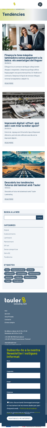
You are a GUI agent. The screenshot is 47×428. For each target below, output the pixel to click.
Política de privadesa (28, 408)
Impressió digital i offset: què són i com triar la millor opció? (22, 124)
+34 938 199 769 (10, 337)
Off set (6, 245)
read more (9, 83)
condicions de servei (19, 413)
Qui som (7, 314)
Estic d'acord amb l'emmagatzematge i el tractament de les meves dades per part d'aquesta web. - (23, 405)
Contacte (8, 319)
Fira (7, 270)
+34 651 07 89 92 (10, 339)
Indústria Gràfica (18, 270)
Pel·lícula (19, 277)
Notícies (10, 9)
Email (9, 382)
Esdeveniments (10, 234)
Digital (6, 230)
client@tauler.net (10, 343)
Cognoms (10, 371)
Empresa (10, 392)
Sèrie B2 (7, 253)
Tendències (8, 257)
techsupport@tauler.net (13, 345)
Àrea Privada (9, 317)
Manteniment (9, 242)
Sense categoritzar (11, 249)
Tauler (8, 281)
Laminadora (21, 273)
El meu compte (10, 322)
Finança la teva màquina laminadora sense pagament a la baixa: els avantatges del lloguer (23, 57)
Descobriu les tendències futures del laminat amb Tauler (22, 184)
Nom (9, 361)
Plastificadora (30, 277)
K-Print (30, 270)
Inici (4, 9)
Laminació (8, 238)
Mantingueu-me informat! (20, 418)
